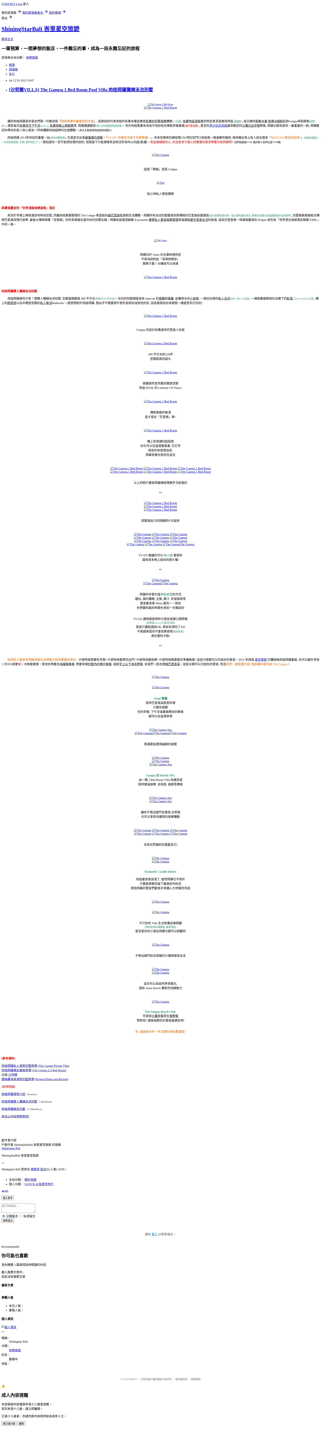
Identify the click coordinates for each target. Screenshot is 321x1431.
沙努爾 (12, 1074)
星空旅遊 (261, 659)
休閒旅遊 (32, 57)
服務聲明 (196, 1379)
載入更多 (8, 1198)
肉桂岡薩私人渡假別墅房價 (19, 1065)
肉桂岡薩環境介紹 (13, 1094)
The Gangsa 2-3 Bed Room (49, 1070)
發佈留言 (8, 1220)
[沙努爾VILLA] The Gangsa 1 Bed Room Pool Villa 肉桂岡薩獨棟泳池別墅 (81, 89)
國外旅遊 (30, 1179)
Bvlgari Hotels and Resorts (51, 1079)
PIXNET (133, 1379)
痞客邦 (35, 1169)
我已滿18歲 (9, 1423)
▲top (4, 1190)
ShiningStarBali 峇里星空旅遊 (40, 28)
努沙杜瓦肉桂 (218, 125)
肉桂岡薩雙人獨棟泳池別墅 (19, 1101)
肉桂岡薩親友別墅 (13, 1109)
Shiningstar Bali (10, 1148)
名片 (12, 74)
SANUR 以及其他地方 (39, 1184)
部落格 (13, 69)
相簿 (12, 65)
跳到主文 (7, 39)
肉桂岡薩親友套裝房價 (16, 1070)
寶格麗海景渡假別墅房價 (17, 1079)
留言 (43, 1169)
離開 (21, 1423)
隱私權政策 (181, 1379)
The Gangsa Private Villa (53, 1065)
